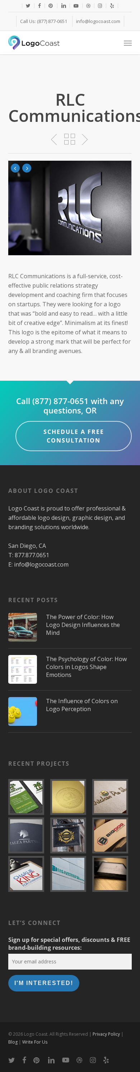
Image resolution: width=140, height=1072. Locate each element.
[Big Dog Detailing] (112, 835)
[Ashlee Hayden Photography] (112, 874)
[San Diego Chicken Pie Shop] (112, 797)
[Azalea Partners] (28, 835)
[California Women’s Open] (70, 797)
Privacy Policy (106, 1034)
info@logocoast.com (41, 564)
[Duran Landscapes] (28, 797)
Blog (13, 1042)
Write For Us (34, 1042)
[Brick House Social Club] (70, 835)
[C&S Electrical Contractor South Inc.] (70, 874)
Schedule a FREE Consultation (73, 436)
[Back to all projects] (70, 139)
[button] (128, 42)
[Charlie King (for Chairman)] (28, 874)
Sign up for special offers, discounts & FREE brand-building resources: (69, 944)
